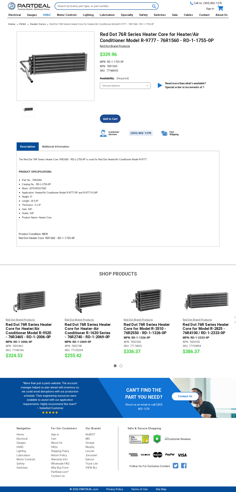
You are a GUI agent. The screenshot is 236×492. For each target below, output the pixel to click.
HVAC (47, 15)
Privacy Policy (114, 489)
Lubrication (107, 15)
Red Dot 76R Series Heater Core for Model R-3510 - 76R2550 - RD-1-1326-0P (147, 329)
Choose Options (29, 300)
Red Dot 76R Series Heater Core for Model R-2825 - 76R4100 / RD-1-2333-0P (206, 329)
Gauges (32, 15)
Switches (160, 15)
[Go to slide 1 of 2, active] (115, 365)
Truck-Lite (92, 463)
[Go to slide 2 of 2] (120, 365)
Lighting (88, 15)
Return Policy (59, 455)
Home (20, 434)
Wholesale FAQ (60, 463)
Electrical (14, 15)
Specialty (127, 15)
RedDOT (90, 434)
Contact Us (185, 396)
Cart (53, 438)
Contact (204, 15)
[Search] (153, 6)
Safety (143, 15)
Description (27, 146)
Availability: (114, 78)
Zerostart (91, 455)
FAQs (54, 447)
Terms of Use (139, 489)
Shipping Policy (60, 451)
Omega (90, 442)
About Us (222, 15)
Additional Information (55, 146)
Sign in (210, 8)
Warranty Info (59, 459)
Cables (188, 15)
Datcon (90, 459)
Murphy (90, 447)
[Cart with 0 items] (220, 8)
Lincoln (90, 451)
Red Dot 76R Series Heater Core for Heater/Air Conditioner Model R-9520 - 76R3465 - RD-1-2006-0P (29, 331)
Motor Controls (67, 15)
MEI (88, 438)
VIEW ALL (92, 467)
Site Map (161, 489)
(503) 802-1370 (212, 3)
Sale (175, 15)
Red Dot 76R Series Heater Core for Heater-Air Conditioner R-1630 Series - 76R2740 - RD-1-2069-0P (88, 331)
